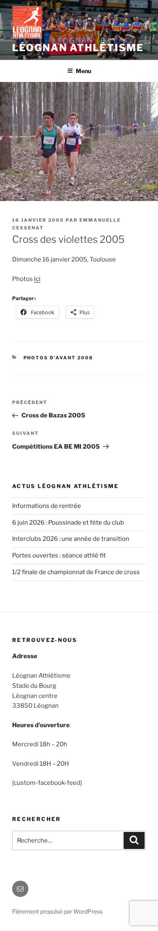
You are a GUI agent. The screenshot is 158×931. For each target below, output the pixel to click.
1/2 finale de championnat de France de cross (76, 572)
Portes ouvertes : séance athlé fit (59, 555)
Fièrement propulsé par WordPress (57, 911)
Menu (83, 70)
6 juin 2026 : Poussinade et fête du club (68, 522)
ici (37, 279)
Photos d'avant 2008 (58, 358)
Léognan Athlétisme (78, 48)
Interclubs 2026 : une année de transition (70, 538)
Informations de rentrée (46, 506)
